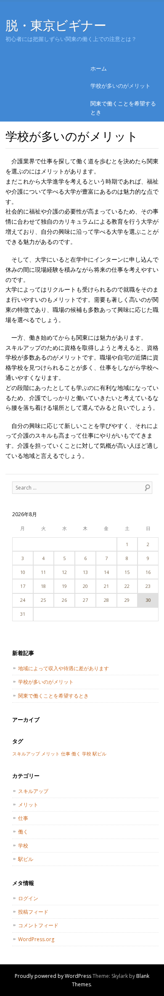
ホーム (98, 68)
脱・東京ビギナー (55, 25)
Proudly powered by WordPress (53, 976)
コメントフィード (38, 925)
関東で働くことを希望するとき (123, 108)
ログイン (28, 898)
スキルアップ (26, 754)
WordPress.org (36, 939)
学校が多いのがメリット (120, 85)
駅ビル (99, 754)
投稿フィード (33, 911)
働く (76, 754)
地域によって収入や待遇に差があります (63, 668)
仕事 (65, 754)
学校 (86, 754)
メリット (50, 754)
